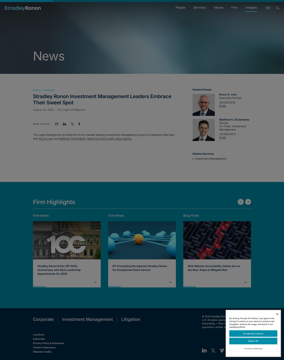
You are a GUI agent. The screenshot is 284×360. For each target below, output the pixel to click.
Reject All (253, 341)
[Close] (277, 314)
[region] (253, 333)
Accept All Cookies (253, 333)
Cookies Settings (253, 348)
